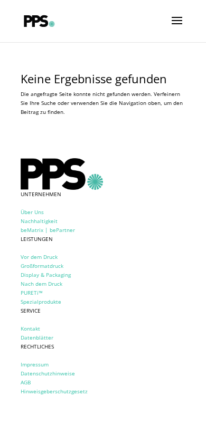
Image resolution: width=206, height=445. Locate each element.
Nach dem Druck (41, 283)
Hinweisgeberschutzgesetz (54, 391)
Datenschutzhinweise (48, 373)
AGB (26, 382)
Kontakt (30, 328)
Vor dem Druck (39, 256)
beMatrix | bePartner (48, 230)
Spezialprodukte (41, 301)
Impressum (35, 364)
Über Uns (32, 212)
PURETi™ (32, 292)
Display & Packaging (46, 274)
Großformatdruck (42, 265)
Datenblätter (37, 337)
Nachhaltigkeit (39, 221)
